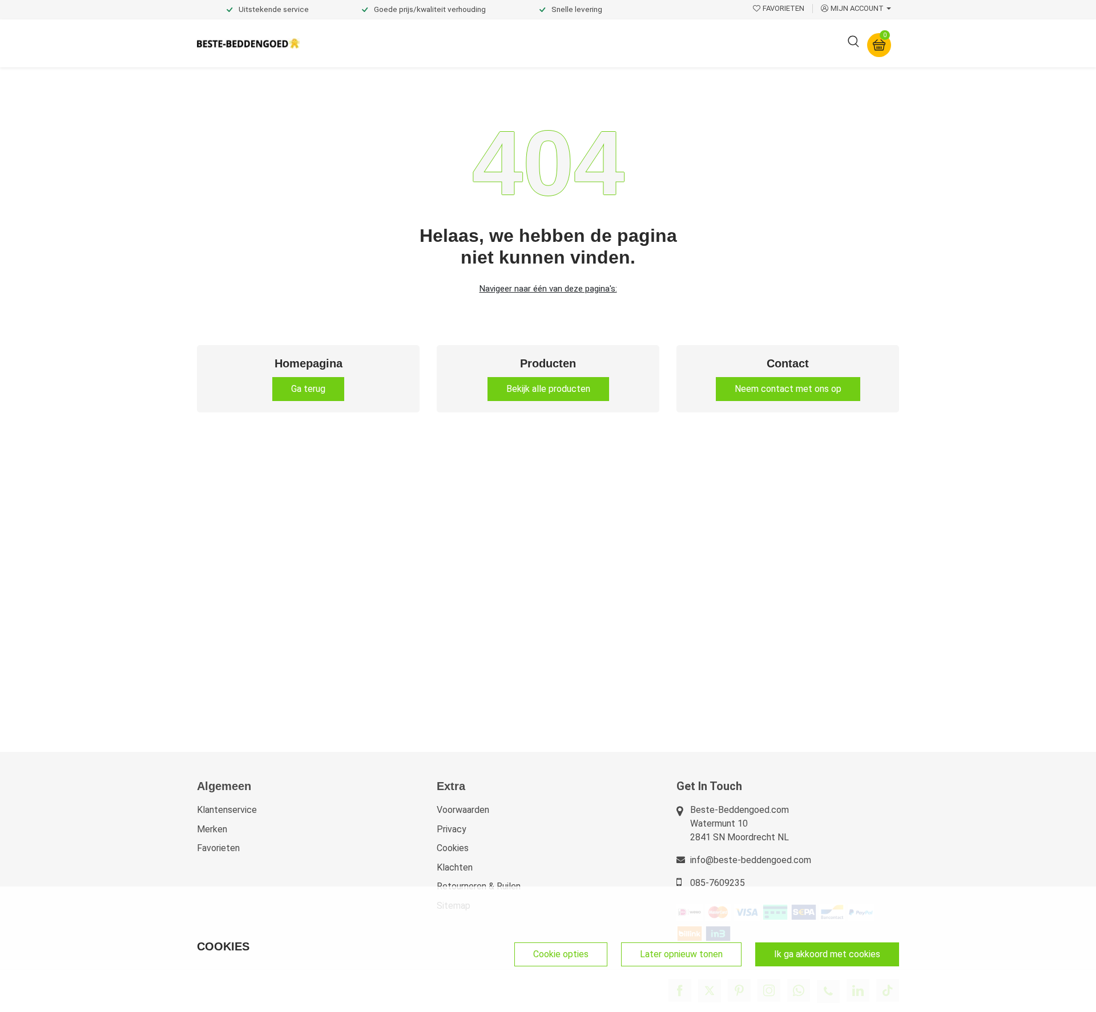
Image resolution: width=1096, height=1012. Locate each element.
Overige (703, 43)
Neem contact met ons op (788, 388)
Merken (212, 829)
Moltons (653, 43)
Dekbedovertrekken (353, 43)
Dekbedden (435, 43)
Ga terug (308, 388)
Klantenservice (227, 809)
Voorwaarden (463, 809)
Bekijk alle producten (548, 388)
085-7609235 (717, 882)
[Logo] (248, 43)
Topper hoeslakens (579, 43)
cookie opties (561, 954)
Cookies (453, 848)
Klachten (455, 867)
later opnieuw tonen (681, 954)
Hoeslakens (499, 43)
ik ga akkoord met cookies (827, 954)
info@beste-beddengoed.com (750, 860)
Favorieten (218, 848)
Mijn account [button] (857, 8)
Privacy (451, 829)
